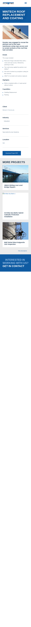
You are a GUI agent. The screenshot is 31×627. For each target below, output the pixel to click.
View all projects (22, 250)
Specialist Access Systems (11, 132)
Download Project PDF (12, 153)
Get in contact (13, 266)
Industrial (7, 121)
